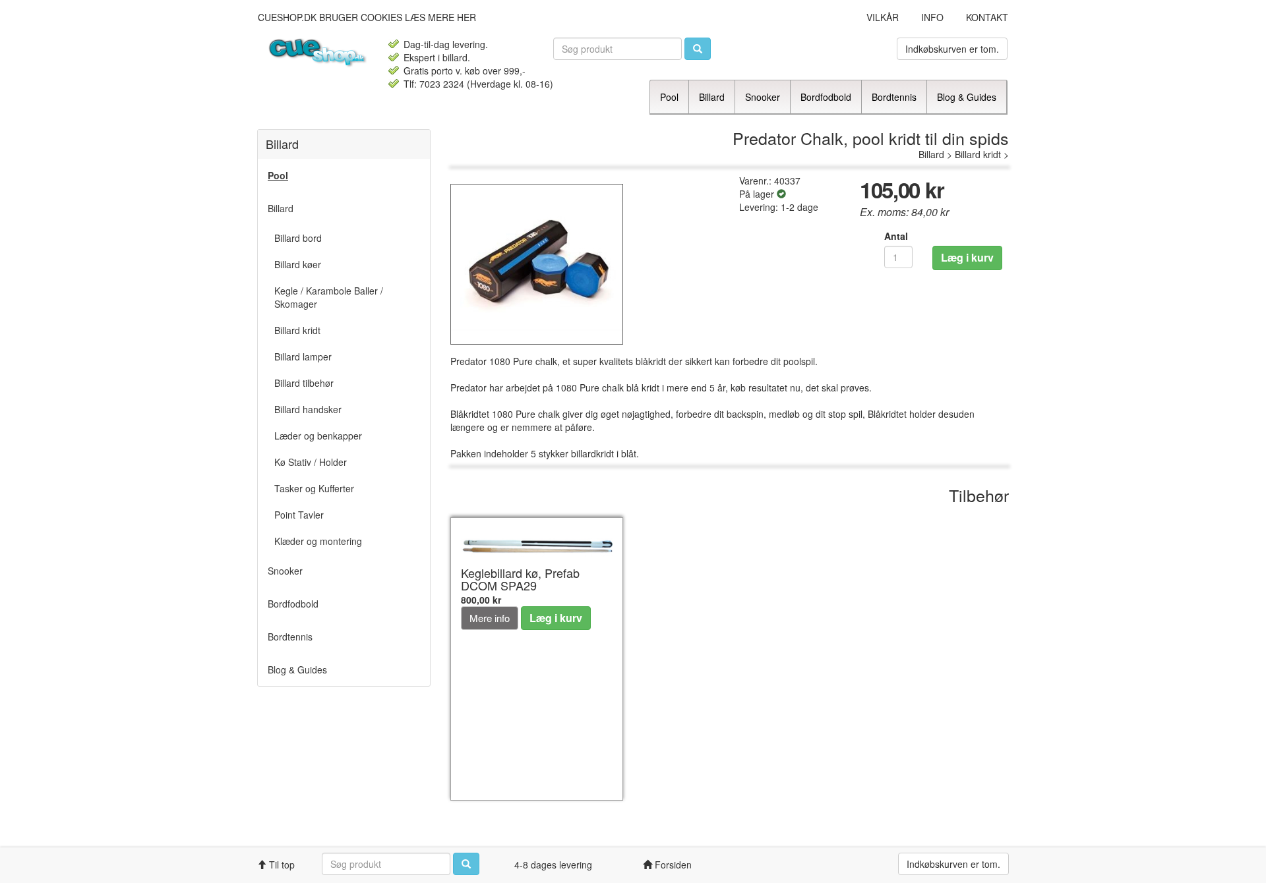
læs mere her (440, 17)
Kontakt (987, 17)
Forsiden (672, 864)
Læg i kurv (967, 257)
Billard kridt (978, 154)
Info (932, 17)
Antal (896, 235)
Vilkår (882, 17)
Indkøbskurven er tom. (952, 48)
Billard (931, 154)
